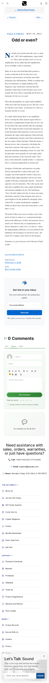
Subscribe (25, 313)
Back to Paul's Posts (26, 10)
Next (38, 17)
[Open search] (7, 3)
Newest (13, 346)
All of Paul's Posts (14, 254)
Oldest (21, 346)
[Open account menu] (41, 3)
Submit (40, 676)
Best (6, 346)
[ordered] (32, 371)
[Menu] (2, 3)
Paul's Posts (15, 33)
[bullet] (35, 371)
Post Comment (24, 395)
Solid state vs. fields (13, 261)
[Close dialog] (44, 656)
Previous (12, 17)
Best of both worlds (13, 268)
